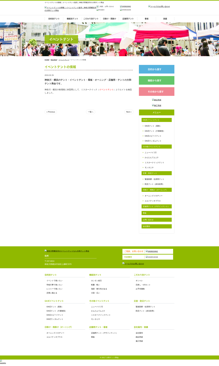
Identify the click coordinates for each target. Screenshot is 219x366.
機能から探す (154, 80)
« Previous (51, 112)
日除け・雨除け (109, 18)
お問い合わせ (148, 220)
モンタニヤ (149, 167)
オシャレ (139, 281)
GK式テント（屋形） (153, 126)
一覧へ (90, 112)
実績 (165, 18)
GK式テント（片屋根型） (155, 131)
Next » (128, 112)
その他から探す (156, 91)
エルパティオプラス (153, 201)
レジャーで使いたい (54, 289)
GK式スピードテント (153, 136)
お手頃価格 (140, 289)
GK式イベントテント (151, 120)
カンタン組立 (96, 281)
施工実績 (139, 341)
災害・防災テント (150, 173)
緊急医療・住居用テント (154, 179)
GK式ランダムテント (153, 141)
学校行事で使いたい (54, 285)
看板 (147, 18)
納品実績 (139, 337)
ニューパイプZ (151, 152)
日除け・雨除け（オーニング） (155, 190)
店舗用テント (128, 18)
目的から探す (154, 69)
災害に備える (52, 293)
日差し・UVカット (143, 285)
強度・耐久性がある (99, 289)
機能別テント (72, 18)
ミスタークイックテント (154, 163)
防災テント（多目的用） (154, 184)
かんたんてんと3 (151, 157)
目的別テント (54, 18)
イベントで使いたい (54, 281)
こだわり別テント (91, 18)
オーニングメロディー (153, 196)
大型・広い (95, 293)
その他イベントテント (152, 147)
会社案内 (146, 226)
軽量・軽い (95, 285)
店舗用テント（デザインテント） (156, 206)
